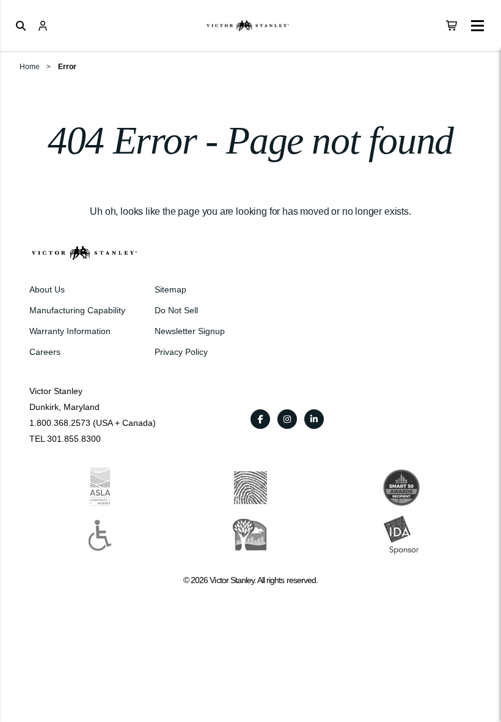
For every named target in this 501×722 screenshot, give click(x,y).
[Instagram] (287, 419)
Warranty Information (70, 331)
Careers (44, 352)
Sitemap (170, 289)
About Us (47, 289)
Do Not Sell (176, 310)
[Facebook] (260, 419)
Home (30, 66)
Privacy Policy (181, 352)
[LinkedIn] (314, 419)
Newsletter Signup (190, 331)
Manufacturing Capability (77, 310)
